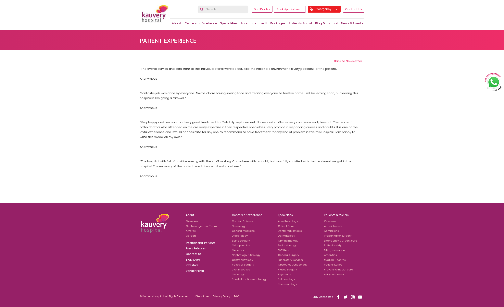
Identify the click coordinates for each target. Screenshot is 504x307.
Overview (192, 221)
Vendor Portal (195, 271)
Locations (248, 23)
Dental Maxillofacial (290, 231)
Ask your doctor (334, 274)
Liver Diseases (241, 269)
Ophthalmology (288, 241)
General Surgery (288, 255)
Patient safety (332, 245)
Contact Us (353, 9)
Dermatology (286, 236)
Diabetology (240, 236)
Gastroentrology (242, 260)
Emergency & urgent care (340, 241)
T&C (236, 296)
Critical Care (286, 226)
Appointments (333, 226)
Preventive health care (338, 269)
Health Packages (272, 23)
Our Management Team (201, 226)
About (176, 23)
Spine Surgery (241, 241)
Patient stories (333, 265)
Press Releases (196, 248)
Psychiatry (284, 274)
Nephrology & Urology (246, 255)
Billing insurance (334, 250)
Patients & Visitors (336, 215)
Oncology (238, 274)
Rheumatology (287, 284)
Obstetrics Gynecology (292, 265)
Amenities (330, 255)
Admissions (331, 231)
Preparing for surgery (337, 236)
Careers (191, 236)
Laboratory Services (291, 260)
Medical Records (335, 260)
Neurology (238, 226)
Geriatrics (238, 250)
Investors (192, 265)
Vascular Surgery (243, 265)
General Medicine (243, 231)
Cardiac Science (242, 221)
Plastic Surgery (287, 269)
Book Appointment (290, 9)
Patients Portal (300, 23)
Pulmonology (286, 279)
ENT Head (284, 250)
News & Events (352, 23)
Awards (191, 231)
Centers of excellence (247, 215)
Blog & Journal (326, 23)
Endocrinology (287, 245)
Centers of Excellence (200, 23)
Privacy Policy (221, 296)
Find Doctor (262, 9)
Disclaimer (202, 296)
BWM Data (193, 260)
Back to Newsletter (348, 61)
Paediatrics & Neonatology (249, 279)
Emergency (324, 9)
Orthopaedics (241, 245)
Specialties (285, 215)
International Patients (200, 243)
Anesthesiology (288, 221)
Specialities (229, 23)
